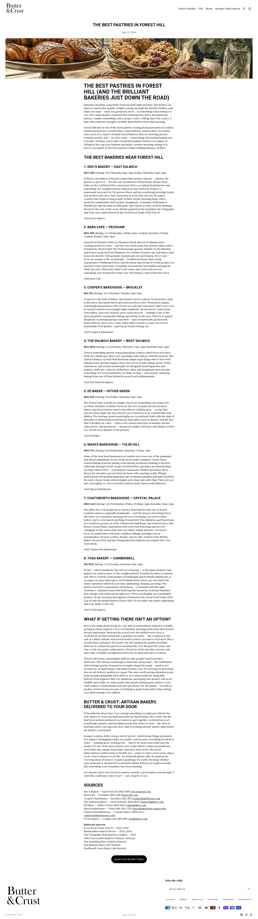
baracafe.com (130, 795)
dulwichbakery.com (152, 801)
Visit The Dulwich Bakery (98, 382)
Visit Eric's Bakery (94, 218)
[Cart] (250, 9)
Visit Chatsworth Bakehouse (100, 549)
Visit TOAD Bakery (94, 609)
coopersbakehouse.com (146, 798)
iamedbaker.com (136, 805)
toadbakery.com (138, 818)
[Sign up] (248, 889)
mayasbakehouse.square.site (149, 808)
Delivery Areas (197, 899)
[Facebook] (241, 914)
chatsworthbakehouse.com (99, 815)
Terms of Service (245, 899)
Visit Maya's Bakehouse (97, 489)
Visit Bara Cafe (92, 278)
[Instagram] (246, 914)
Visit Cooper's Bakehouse (99, 332)
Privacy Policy (213, 899)
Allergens (183, 899)
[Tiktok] (251, 914)
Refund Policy (228, 899)
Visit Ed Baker (92, 435)
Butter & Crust (17, 915)
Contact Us (170, 899)
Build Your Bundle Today (129, 859)
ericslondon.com (141, 791)
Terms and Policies (129, 915)
